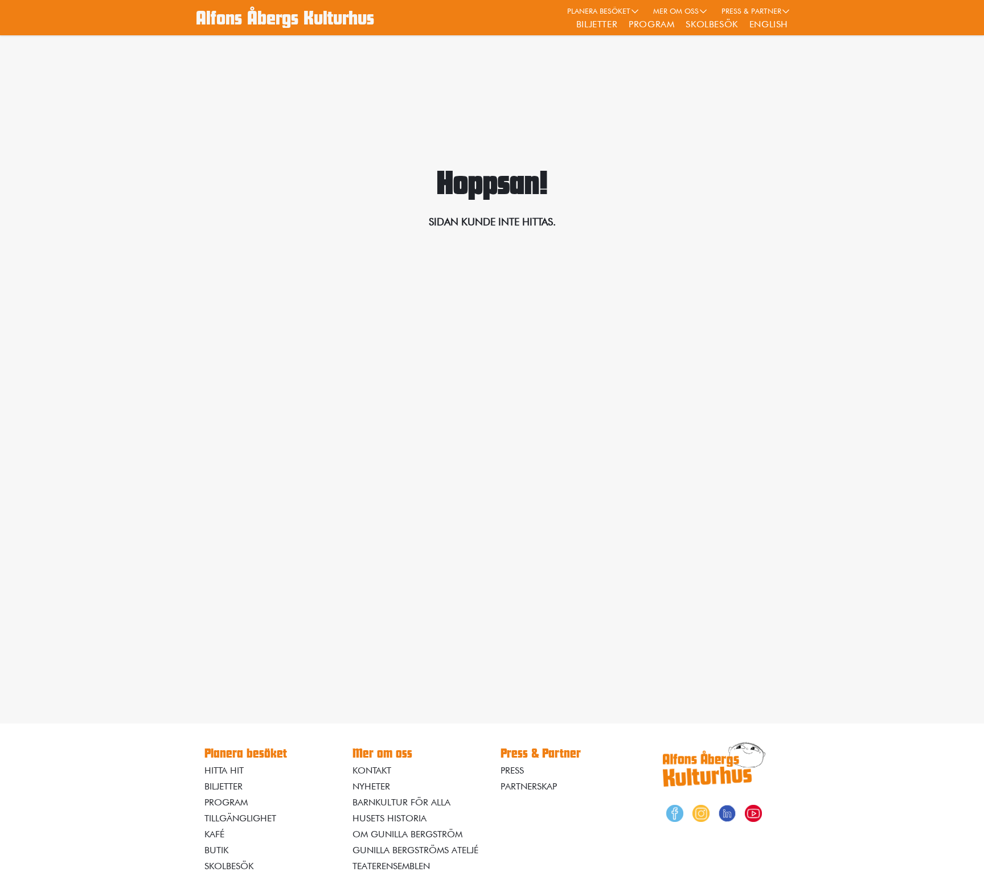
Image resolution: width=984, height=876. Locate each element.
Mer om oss (676, 10)
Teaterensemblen (391, 866)
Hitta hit (224, 770)
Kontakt (371, 770)
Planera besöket (598, 10)
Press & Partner (751, 10)
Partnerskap (529, 786)
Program (651, 24)
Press (512, 770)
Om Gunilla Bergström (407, 834)
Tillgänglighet (240, 818)
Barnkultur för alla (401, 802)
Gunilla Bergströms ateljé (415, 850)
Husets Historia (389, 818)
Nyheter (371, 786)
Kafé (214, 834)
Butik (216, 850)
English (768, 24)
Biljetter (596, 24)
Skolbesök (711, 24)
